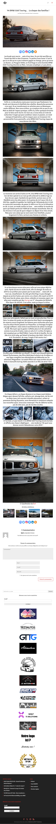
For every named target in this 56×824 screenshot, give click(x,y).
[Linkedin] (32, 51)
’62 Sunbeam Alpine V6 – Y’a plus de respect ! (14, 786)
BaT (34, 504)
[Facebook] (20, 51)
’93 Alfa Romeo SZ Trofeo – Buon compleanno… (15, 793)
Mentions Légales (35, 789)
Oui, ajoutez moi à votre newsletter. (28, 575)
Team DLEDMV (34, 784)
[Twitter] (23, 51)
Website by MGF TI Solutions (35, 822)
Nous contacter (34, 786)
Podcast (33, 781)
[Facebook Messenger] (29, 51)
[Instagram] (26, 51)
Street (31, 13)
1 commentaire (35, 13)
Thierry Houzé (22, 13)
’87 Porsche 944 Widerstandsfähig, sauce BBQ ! (15, 795)
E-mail (6, 599)
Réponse (49, 534)
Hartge (27, 300)
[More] (35, 51)
